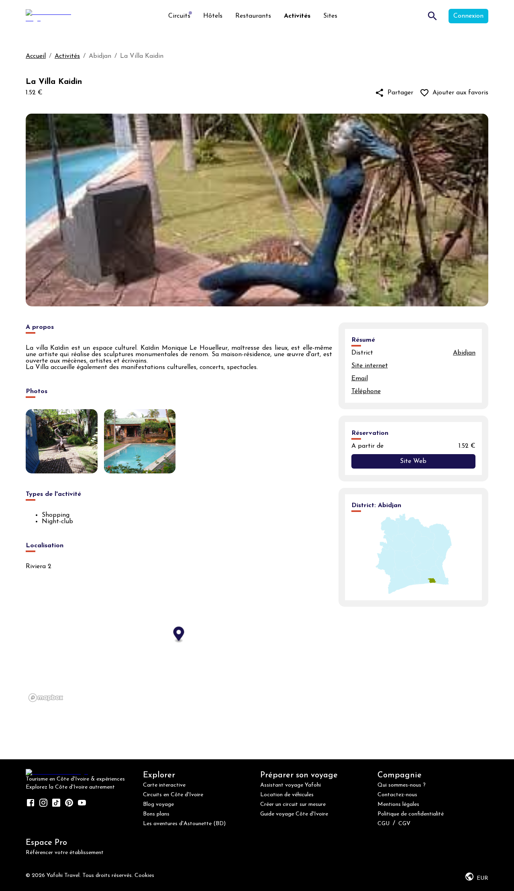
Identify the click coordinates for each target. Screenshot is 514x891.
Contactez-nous (397, 795)
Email (359, 378)
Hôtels (212, 16)
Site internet (369, 366)
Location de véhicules (287, 795)
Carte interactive (164, 785)
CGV (404, 824)
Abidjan (464, 353)
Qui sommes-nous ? (401, 785)
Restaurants (253, 16)
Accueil (36, 56)
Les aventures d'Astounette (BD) (184, 824)
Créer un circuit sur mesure (293, 804)
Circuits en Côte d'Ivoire (173, 795)
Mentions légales (398, 804)
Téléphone (366, 391)
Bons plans (156, 814)
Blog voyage (158, 804)
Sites (330, 16)
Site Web (413, 461)
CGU (383, 824)
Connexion (468, 16)
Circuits (179, 16)
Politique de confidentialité (410, 814)
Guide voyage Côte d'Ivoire (294, 814)
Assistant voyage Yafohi (290, 785)
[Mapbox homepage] (45, 697)
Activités (297, 16)
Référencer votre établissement (65, 853)
